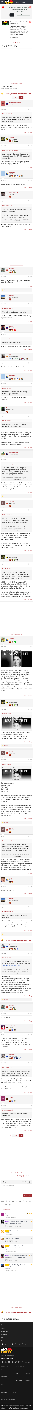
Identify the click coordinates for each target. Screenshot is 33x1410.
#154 (31, 201)
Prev (16, 97)
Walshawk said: (6, 339)
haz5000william (27, 1380)
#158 (31, 363)
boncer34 (7, 1268)
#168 (31, 886)
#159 (31, 383)
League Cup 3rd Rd (12, 26)
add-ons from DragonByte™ (19, 1405)
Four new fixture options (12, 1238)
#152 (31, 145)
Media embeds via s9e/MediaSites (20, 1408)
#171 (31, 1013)
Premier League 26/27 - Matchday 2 (17, 22)
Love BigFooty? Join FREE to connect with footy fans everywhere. (19, 9)
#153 (31, 180)
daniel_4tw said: (6, 205)
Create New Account (23, 15)
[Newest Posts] (27, 2)
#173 (31, 1062)
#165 (31, 709)
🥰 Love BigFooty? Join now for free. (16, 93)
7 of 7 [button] (21, 97)
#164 (31, 646)
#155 (31, 276)
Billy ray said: (5, 420)
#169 (31, 907)
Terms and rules (4, 1331)
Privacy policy (4, 1334)
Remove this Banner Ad (16, 83)
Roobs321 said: (6, 713)
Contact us (3, 1328)
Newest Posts (4, 1366)
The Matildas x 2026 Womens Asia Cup (17, 28)
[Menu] (2, 2)
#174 (31, 1105)
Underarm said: (6, 114)
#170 (31, 953)
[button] (3, 1181)
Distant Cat (7, 1215)
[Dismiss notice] (30, 7)
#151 (31, 109)
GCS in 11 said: (6, 568)
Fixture (7, 1214)
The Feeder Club (9, 1240)
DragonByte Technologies (6, 1407)
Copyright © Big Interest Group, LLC (8, 1355)
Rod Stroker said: (6, 1067)
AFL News (19, 1175)
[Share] (28, 109)
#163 (31, 564)
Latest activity (4, 1376)
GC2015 (7, 1259)
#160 (31, 416)
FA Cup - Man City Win (15, 31)
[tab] (13, 42)
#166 (31, 759)
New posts (3, 1370)
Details (13, 1407)
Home (2, 1340)
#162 (31, 510)
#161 (31, 459)
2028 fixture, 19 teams (15, 1231)
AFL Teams (25, 1175)
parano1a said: (6, 388)
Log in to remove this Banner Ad (16, 265)
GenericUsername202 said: (9, 150)
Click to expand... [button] (16, 220)
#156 (31, 304)
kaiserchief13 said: (7, 308)
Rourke (4, 88)
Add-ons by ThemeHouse (6, 1408)
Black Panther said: (7, 464)
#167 (31, 836)
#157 (31, 334)
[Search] (31, 2)
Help (2, 1337)
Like (25, 132)
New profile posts (4, 1373)
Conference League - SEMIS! (9, 30)
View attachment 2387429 (11, 965)
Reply (30, 132)
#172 (31, 1034)
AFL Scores (24, 1177)
